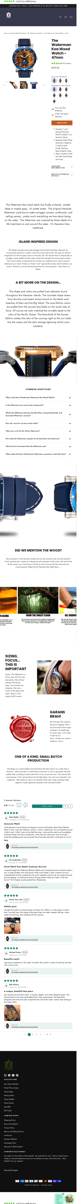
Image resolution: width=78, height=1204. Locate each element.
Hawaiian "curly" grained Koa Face (62, 130)
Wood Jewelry (9, 1095)
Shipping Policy (9, 1120)
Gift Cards (7, 1110)
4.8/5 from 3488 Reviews (26, 1)
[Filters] (65, 806)
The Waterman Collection (35, 33)
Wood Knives (9, 1103)
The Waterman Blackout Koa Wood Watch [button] (24, 847)
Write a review (47, 806)
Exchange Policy (10, 1143)
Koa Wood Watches (11, 1084)
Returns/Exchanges (11, 1170)
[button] (57, 63)
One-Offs (7, 1107)
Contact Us (8, 1135)
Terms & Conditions (11, 1124)
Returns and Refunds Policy (14, 1131)
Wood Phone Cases (11, 1088)
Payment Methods (10, 1139)
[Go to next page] (51, 1034)
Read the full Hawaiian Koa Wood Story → (44, 567)
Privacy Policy (9, 1128)
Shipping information (58, 167)
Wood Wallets (9, 1099)
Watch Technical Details (60, 175)
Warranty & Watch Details (13, 1147)
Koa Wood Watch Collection (17, 33)
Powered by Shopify (46, 1185)
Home (6, 33)
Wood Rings (8, 1092)
